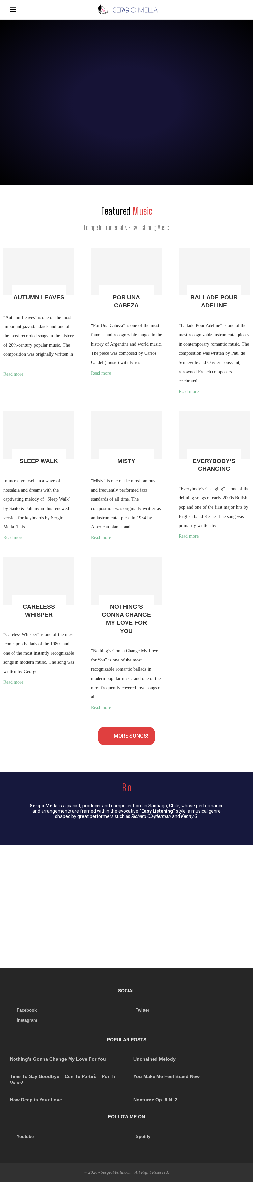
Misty (126, 461)
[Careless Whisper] (38, 581)
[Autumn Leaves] (38, 271)
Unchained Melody (154, 1059)
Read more (13, 374)
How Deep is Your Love (36, 1099)
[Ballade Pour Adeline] (214, 271)
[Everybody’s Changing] (214, 435)
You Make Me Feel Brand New (166, 1076)
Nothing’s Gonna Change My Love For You (58, 1059)
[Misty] (126, 435)
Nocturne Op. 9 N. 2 (155, 1099)
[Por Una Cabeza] (126, 271)
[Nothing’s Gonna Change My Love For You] (126, 581)
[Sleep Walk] (38, 435)
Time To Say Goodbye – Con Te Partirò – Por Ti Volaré (62, 1079)
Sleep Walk (38, 461)
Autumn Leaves (39, 297)
